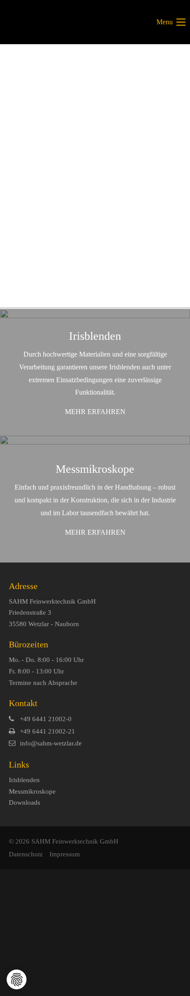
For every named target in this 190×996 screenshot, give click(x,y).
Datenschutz (26, 854)
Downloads (24, 802)
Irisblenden (24, 779)
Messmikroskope (32, 791)
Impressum (64, 854)
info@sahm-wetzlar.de (51, 743)
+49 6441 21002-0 (46, 718)
